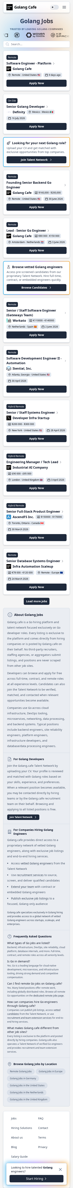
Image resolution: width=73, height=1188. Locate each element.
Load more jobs (36, 601)
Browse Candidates (34, 287)
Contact (43, 1128)
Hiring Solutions (21, 1128)
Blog (14, 1147)
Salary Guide (19, 1156)
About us (17, 1137)
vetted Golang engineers (37, 863)
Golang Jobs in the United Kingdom (28, 1099)
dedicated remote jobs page (48, 995)
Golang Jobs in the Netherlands (26, 1092)
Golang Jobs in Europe (50, 1071)
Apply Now (36, 83)
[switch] (54, 7)
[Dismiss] (60, 1169)
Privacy (42, 1147)
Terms (42, 1137)
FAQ (40, 1118)
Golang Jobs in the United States (27, 1085)
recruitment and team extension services (29, 1017)
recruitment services (30, 875)
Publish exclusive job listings (30, 898)
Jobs (14, 1118)
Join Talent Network (34, 160)
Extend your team (22, 887)
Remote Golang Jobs (21, 1071)
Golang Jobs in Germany (23, 1078)
